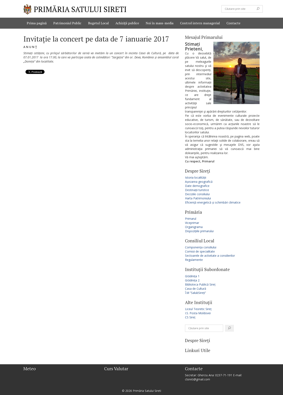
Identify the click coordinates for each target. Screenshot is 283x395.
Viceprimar (192, 223)
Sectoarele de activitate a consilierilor (210, 256)
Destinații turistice (197, 190)
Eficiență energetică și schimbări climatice (213, 202)
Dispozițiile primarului (199, 231)
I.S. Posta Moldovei (198, 313)
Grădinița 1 (192, 276)
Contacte (233, 23)
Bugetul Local (98, 23)
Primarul (190, 219)
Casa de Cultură (195, 289)
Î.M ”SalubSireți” (195, 293)
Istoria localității (195, 177)
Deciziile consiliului (197, 194)
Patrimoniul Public (67, 23)
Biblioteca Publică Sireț (200, 284)
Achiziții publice (127, 23)
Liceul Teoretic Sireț (198, 309)
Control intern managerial (200, 23)
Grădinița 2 (192, 280)
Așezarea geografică (199, 182)
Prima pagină (37, 23)
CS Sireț (190, 317)
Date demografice (197, 186)
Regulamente (194, 260)
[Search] (258, 8)
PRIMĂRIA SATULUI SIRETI (80, 9)
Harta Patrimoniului (198, 198)
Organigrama (194, 227)
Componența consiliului (200, 247)
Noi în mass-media (159, 23)
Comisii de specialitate (200, 251)
